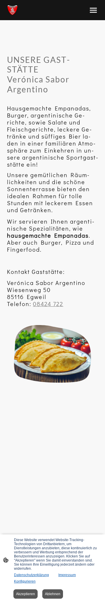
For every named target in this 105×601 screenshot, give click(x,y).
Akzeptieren (25, 594)
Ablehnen (52, 594)
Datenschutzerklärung (31, 575)
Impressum (67, 575)
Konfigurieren (25, 581)
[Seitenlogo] (12, 10)
